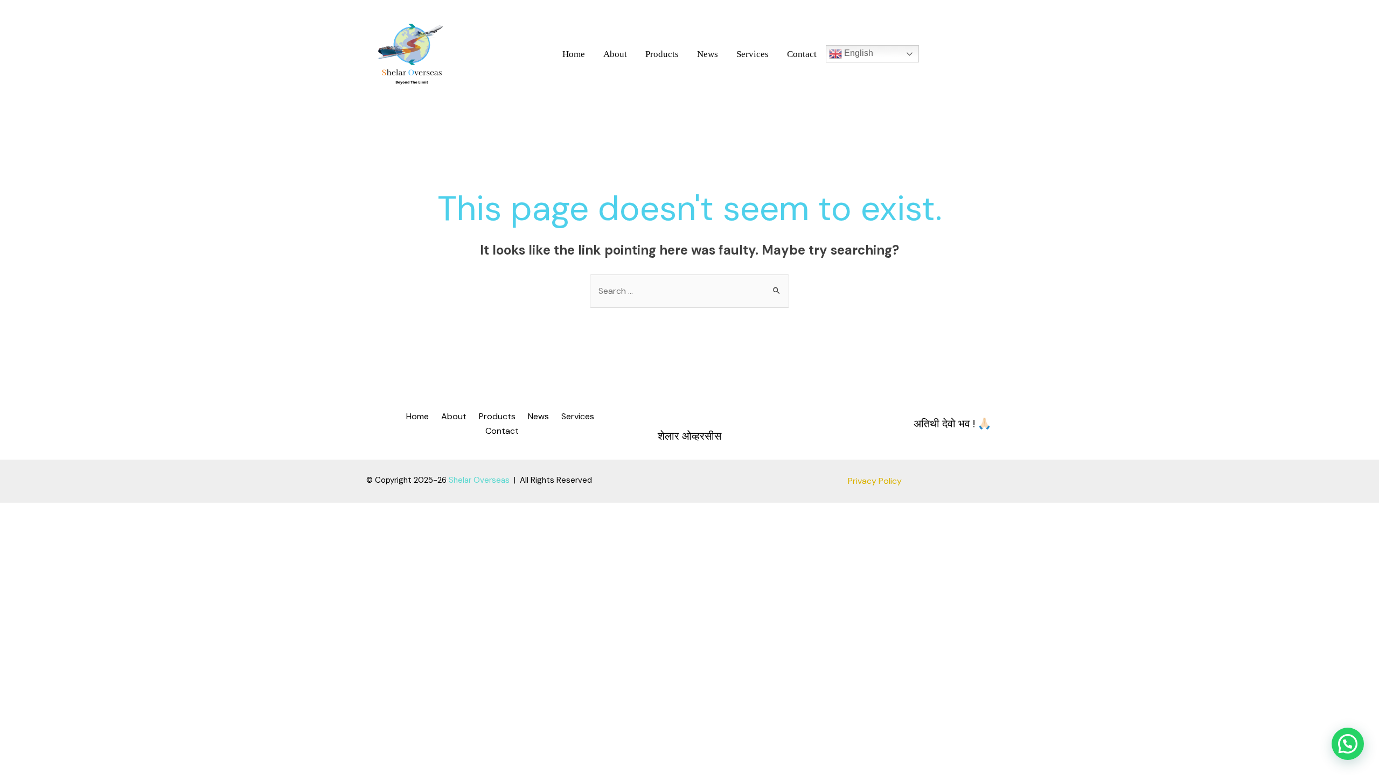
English (857, 53)
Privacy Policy (875, 481)
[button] (1348, 744)
